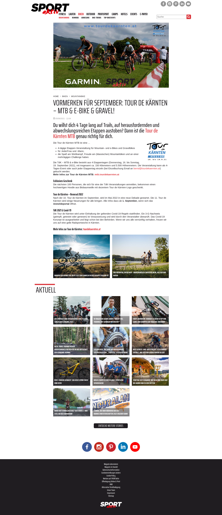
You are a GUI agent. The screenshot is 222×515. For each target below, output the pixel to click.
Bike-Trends (96, 17)
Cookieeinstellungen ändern (111, 473)
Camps (115, 14)
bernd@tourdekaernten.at (147, 168)
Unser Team (111, 490)
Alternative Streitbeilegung (111, 487)
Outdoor (90, 14)
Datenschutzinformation (111, 470)
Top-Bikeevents (109, 17)
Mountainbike (64, 17)
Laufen (72, 14)
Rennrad (75, 17)
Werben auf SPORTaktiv (111, 478)
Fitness (62, 14)
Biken (81, 14)
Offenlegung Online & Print (111, 481)
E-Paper (144, 14)
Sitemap (111, 496)
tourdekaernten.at (92, 229)
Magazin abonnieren (111, 464)
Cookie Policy (111, 475)
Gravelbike (85, 17)
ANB (111, 484)
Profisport (103, 14)
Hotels (124, 14)
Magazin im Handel (111, 467)
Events (133, 14)
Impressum (111, 493)
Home (56, 96)
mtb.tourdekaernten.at (107, 174)
